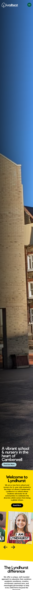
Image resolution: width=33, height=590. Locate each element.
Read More (17, 505)
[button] (29, 236)
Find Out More (9, 464)
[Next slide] (13, 547)
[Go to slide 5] (24, 552)
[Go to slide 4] (22, 552)
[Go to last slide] (5, 547)
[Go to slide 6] (27, 552)
